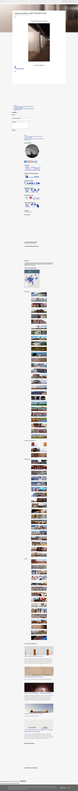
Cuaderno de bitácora (19, 68)
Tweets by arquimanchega (30, 243)
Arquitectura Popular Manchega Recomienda (24, 108)
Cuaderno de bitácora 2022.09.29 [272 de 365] (33, 676)
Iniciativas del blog (18, 107)
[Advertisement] (39, 94)
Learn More (63, 787)
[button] (15, 17)
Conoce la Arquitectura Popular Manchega (23, 106)
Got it (68, 787)
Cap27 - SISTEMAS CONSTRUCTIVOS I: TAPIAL (33, 656)
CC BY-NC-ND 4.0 (16, 781)
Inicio (15, 105)
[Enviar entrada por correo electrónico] (15, 67)
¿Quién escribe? (17, 109)
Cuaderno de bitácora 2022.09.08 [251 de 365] (33, 713)
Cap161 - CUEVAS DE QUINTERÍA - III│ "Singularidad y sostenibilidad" (38, 693)
